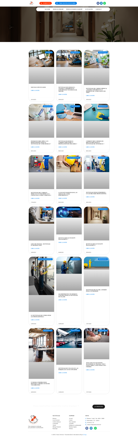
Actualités (89, 9)
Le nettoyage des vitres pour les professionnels (41, 316)
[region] (18, 425)
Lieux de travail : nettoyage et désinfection (40, 244)
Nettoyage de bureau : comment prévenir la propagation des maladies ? (67, 142)
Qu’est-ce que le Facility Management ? (66, 238)
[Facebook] (98, 3)
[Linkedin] (101, 3)
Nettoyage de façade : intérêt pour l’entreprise (96, 290)
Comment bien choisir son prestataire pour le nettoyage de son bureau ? (95, 142)
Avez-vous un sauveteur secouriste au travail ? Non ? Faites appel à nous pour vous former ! (96, 364)
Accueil (47, 9)
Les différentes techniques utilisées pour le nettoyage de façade (68, 295)
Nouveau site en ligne (38, 87)
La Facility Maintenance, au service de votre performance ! (67, 194)
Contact (99, 9)
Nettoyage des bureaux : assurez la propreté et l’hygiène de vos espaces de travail (67, 89)
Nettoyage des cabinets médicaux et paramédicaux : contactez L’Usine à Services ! (41, 194)
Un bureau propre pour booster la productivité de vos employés (40, 384)
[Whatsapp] (104, 3)
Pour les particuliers (73, 9)
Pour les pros (57, 9)
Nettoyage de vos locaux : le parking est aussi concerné (68, 369)
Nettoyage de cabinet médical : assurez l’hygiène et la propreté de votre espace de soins (96, 90)
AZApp (84, 434)
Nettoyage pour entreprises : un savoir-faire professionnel (96, 193)
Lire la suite (35, 90)
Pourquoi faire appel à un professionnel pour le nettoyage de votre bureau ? (41, 142)
